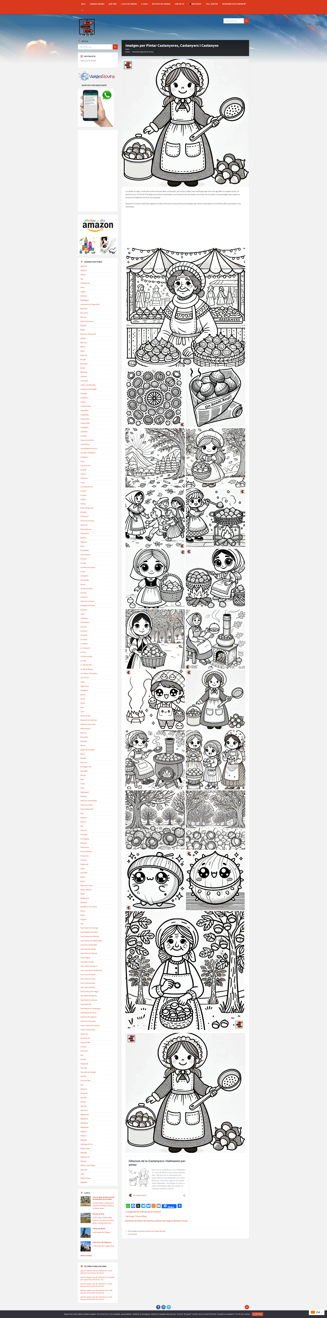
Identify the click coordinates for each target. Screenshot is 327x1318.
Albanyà (83, 270)
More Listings (86, 1256)
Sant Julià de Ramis (87, 987)
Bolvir (82, 351)
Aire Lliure (98, 1217)
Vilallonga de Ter (86, 1144)
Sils (81, 1055)
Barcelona (84, 313)
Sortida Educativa (104, 1223)
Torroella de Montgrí (88, 1072)
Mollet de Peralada (87, 750)
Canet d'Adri (85, 423)
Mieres (83, 745)
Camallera (84, 398)
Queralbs (83, 873)
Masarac (83, 733)
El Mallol (83, 512)
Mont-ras (83, 762)
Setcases (84, 1051)
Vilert (82, 1174)
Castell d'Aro (85, 444)
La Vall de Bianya (86, 669)
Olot (82, 779)
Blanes (83, 347)
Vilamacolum (85, 1148)
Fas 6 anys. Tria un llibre (136, 1216)
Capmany (83, 431)
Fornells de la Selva (87, 567)
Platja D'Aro (84, 847)
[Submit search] (246, 20)
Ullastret (83, 1089)
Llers (82, 707)
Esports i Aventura (100, 1205)
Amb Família (98, 1203)
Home (127, 52)
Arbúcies (83, 296)
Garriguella (84, 580)
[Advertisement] (185, 229)
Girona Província (86, 588)
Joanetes (84, 618)
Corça (82, 482)
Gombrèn (84, 597)
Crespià (83, 495)
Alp (81, 279)
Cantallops (84, 427)
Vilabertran (84, 1114)
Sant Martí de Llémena (88, 1000)
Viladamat (84, 1123)
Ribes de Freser (86, 885)
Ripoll (82, 894)
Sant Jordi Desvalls (87, 983)
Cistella (83, 470)
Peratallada (84, 839)
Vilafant (83, 1136)
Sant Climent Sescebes (89, 932)
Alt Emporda (85, 283)
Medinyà (83, 741)
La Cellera (84, 643)
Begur (82, 330)
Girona (82, 584)
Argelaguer (84, 300)
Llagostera (84, 686)
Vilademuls (84, 1127)
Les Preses (84, 677)
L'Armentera (85, 622)
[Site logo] (87, 27)
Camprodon (84, 419)
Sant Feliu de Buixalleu (88, 945)
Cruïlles (83, 499)
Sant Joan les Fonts (87, 979)
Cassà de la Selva (87, 440)
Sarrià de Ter (85, 1038)
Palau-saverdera (86, 805)
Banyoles (83, 308)
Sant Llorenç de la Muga (89, 991)
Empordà (83, 525)
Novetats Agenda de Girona (143, 52)
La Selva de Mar (86, 656)
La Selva (96, 1208)
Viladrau (83, 1131)
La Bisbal (83, 635)
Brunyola (83, 372)
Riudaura (83, 902)
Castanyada (132, 1234)
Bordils (83, 359)
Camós (83, 402)
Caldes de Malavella (88, 385)
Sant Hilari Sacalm (87, 962)
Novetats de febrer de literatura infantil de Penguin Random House (156, 1220)
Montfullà (83, 771)
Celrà (82, 461)
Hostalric (83, 610)
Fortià (82, 571)
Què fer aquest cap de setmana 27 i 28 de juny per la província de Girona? (96, 1285)
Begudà (83, 325)
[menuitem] (83, 3)
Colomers (84, 478)
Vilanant (83, 1161)
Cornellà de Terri (86, 487)
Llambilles (84, 690)
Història (110, 1205)
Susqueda (84, 1063)
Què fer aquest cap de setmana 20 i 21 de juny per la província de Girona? (96, 1291)
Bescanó (83, 342)
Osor (82, 788)
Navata (83, 775)
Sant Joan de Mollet (88, 974)
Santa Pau (84, 1034)
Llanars (83, 694)
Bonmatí (83, 355)
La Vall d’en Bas (86, 665)
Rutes (102, 1208)
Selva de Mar (85, 1042)
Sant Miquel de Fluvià (88, 1013)
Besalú (83, 338)
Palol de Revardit (86, 809)
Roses (82, 911)
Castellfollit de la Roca (88, 448)
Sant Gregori (85, 957)
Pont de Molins (86, 851)
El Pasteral (84, 516)
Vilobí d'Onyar (85, 1178)
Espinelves (84, 533)
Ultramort (84, 1093)
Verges (83, 1102)
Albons (83, 275)
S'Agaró (83, 919)
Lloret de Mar (85, 716)
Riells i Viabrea (85, 890)
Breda (82, 368)
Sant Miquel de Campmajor (90, 1008)
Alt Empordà (99, 1232)
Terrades (83, 1068)
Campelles (84, 410)
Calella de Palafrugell (88, 389)
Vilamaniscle (85, 1157)
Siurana (83, 1059)
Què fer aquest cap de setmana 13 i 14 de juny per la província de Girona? (96, 1298)
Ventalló (83, 1097)
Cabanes (83, 376)
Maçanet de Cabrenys (88, 720)
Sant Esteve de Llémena (89, 936)
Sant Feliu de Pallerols (88, 953)
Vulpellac (83, 1182)
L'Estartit (83, 631)
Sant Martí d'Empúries (88, 996)
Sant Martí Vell (85, 1004)
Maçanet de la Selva (88, 724)
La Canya (83, 639)
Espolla (83, 537)
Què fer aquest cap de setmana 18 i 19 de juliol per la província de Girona (96, 1271)
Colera (82, 474)
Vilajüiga (83, 1140)
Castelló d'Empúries (88, 453)
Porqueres (84, 856)
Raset (82, 881)
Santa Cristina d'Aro (87, 1030)
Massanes (84, 737)
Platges (107, 1232)
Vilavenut (83, 1170)
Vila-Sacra (84, 1110)
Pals (82, 813)
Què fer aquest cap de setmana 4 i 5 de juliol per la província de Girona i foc (97, 1278)
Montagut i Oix (85, 766)
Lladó (82, 682)
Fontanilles (84, 550)
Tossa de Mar (85, 1080)
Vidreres (83, 1106)
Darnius (83, 504)
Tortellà (83, 1076)
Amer (82, 287)
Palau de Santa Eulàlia (88, 800)
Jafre (82, 614)
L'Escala (83, 627)
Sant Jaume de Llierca (88, 966)
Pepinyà (83, 830)
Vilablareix (84, 1119)
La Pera (83, 652)
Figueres (83, 542)
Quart (82, 868)
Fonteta (83, 559)
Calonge (83, 393)
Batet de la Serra (86, 321)
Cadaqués (84, 381)
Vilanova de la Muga (87, 1165)
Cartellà (83, 436)
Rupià (82, 915)
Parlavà (83, 822)
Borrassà (83, 364)
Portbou (83, 860)
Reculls (162, 1231)
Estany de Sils (98, 1214)
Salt (81, 923)
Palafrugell (84, 792)
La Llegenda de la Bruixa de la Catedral (143, 1211)
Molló (82, 754)
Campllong (84, 415)
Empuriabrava (85, 529)
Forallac (83, 563)
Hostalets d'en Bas (87, 605)
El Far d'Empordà (86, 508)
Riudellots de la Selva (88, 906)
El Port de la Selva (87, 521)
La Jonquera (85, 648)
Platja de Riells (99, 1228)
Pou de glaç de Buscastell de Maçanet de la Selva (103, 1198)
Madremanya (85, 728)
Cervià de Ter (85, 465)
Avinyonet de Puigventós (90, 304)
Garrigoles (84, 576)
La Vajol (83, 660)
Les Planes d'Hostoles (88, 673)
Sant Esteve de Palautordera (91, 940)
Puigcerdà (84, 864)
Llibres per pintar (152, 1231)
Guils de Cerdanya (87, 601)
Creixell (83, 491)
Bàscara (83, 317)
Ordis (82, 783)
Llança (82, 699)
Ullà (81, 1085)
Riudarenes (84, 898)
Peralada (83, 834)
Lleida (82, 703)
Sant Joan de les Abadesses (91, 970)
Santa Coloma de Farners (90, 1025)
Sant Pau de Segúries (88, 1017)
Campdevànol (85, 406)
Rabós (82, 877)
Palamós (83, 796)
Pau (81, 826)
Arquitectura (109, 1203)
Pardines (83, 817)
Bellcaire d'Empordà (88, 334)
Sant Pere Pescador (88, 1021)
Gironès (83, 593)
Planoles (83, 843)
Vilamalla (83, 1153)
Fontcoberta (85, 554)
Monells (83, 758)
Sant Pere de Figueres (102, 1242)
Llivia (82, 711)
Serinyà (83, 1047)
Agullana (83, 266)
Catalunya (84, 457)
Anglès (83, 292)
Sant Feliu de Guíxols (88, 949)
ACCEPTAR (257, 1314)
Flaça (82, 546)
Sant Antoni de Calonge (89, 928)
